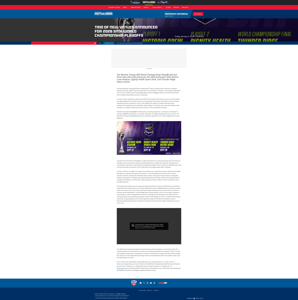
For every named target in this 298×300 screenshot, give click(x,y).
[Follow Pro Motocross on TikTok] (154, 283)
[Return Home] (103, 14)
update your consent (140, 227)
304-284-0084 (123, 298)
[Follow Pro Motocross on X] (144, 283)
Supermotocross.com (123, 268)
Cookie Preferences (100, 295)
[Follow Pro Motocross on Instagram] (147, 283)
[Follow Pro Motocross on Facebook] (140, 283)
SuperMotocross (109, 43)
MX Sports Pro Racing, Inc (108, 294)
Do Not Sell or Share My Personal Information (117, 295)
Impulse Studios (199, 298)
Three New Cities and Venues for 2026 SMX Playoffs (129, 43)
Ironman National (176, 14)
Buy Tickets (198, 14)
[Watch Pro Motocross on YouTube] (151, 283)
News (99, 43)
